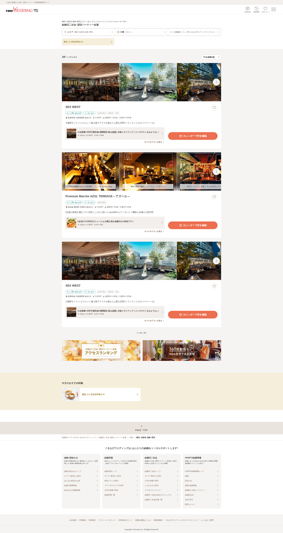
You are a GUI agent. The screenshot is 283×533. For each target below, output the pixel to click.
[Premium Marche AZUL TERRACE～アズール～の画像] (141, 171)
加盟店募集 (158, 520)
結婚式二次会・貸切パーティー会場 (112, 437)
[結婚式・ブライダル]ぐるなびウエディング (79, 437)
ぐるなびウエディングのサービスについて (182, 520)
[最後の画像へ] (216, 82)
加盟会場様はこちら (143, 520)
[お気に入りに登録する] (214, 107)
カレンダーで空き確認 (195, 136)
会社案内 (73, 520)
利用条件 (92, 520)
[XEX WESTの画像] (141, 82)
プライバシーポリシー (107, 520)
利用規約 (82, 520)
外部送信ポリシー (126, 520)
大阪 (131, 437)
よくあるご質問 (207, 520)
